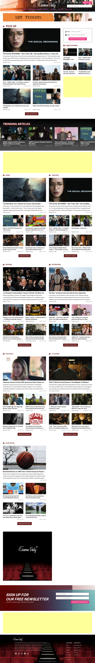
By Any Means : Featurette (79, 228)
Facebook (68, 2)
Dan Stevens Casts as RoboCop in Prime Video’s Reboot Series (35, 248)
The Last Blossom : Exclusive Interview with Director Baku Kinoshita (13, 143)
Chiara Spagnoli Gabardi (31, 340)
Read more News (24, 256)
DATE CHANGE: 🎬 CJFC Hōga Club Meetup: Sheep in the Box (12, 407)
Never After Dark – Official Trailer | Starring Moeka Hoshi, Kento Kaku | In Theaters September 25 (81, 249)
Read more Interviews (70, 345)
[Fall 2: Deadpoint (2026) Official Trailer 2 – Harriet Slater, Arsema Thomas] (59, 240)
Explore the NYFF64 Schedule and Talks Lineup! (46, 106)
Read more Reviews (24, 345)
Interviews (31, 9)
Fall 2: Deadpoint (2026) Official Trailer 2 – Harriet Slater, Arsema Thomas (58, 249)
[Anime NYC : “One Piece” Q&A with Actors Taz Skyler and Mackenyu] (59, 310)
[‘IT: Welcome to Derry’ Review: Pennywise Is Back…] (59, 399)
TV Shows (61, 9)
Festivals (53, 9)
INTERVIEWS (56, 264)
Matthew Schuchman (30, 321)
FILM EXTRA (10, 443)
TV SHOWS (55, 353)
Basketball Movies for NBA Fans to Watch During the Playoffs (24, 471)
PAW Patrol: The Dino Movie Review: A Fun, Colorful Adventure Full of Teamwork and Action (12, 338)
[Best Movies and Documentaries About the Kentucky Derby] (36, 488)
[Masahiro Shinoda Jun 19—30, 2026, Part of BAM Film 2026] (13, 419)
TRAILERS (55, 175)
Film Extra (68, 9)
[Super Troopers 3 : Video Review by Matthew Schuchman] (36, 310)
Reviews (39, 9)
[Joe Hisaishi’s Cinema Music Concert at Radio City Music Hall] (66, 133)
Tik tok (80, 2)
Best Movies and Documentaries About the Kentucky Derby (35, 497)
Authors (76, 652)
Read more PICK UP (31, 114)
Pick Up (4, 51)
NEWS (8, 175)
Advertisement (77, 650)
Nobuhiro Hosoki (6, 62)
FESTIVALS (9, 353)
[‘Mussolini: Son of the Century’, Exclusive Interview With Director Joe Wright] (82, 419)
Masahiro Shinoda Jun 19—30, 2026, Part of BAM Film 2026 (13, 427)
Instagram (71, 2)
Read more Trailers (70, 256)
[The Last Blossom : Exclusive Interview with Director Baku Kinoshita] (14, 133)
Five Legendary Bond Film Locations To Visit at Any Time (36, 516)
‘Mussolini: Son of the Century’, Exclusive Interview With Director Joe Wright (81, 428)
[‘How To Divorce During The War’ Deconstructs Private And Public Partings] (36, 329)
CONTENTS (77, 643)
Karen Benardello (6, 321)
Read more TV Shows (70, 434)
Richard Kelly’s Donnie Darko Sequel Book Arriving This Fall (13, 248)
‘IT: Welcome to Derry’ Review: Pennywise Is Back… (57, 407)
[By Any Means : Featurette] (82, 220)
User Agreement (78, 645)
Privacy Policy (77, 647)
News (24, 9)
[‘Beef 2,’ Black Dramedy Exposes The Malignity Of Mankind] (70, 368)
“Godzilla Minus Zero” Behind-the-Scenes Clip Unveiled (16, 106)
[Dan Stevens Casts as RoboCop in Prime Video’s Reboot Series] (36, 240)
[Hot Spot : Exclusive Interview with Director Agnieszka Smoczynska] (46, 72)
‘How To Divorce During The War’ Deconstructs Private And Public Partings (35, 338)
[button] (92, 136)
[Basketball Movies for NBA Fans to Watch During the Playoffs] (24, 458)
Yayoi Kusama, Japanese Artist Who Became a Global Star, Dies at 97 (36, 229)
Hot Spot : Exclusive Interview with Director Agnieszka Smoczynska (45, 83)
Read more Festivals (24, 434)
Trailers (46, 9)
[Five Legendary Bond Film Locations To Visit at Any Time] (36, 508)
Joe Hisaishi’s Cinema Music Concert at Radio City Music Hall (66, 143)
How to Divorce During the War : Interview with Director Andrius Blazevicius (58, 338)
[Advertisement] (77, 86)
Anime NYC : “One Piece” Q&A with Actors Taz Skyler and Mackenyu (58, 318)
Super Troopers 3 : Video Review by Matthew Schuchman (36, 318)
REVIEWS (9, 264)
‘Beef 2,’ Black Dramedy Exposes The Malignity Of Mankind (69, 382)
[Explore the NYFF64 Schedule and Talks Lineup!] (46, 96)
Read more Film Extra (24, 523)
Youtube (77, 2)
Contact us (76, 654)
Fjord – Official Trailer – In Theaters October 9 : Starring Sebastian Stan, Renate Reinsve (16, 83)
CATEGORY (69, 643)
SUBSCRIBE (88, 2)
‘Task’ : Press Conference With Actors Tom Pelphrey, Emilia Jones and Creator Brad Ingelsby (59, 428)
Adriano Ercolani (52, 410)
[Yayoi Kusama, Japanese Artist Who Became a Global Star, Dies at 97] (36, 220)
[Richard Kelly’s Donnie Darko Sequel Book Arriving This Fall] (13, 240)
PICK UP (11, 26)
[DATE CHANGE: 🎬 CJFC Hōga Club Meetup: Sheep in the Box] (13, 399)
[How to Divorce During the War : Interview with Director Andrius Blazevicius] (59, 329)
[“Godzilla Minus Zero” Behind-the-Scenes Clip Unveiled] (17, 96)
